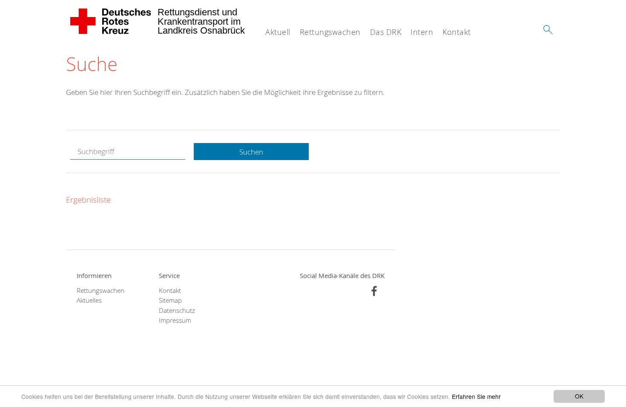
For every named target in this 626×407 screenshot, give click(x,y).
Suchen (251, 152)
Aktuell (277, 32)
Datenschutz (177, 311)
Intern (422, 32)
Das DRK (386, 32)
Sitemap (170, 300)
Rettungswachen (330, 32)
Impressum (175, 320)
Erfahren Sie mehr (476, 396)
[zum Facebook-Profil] (374, 291)
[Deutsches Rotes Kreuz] (111, 21)
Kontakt (456, 32)
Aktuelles (89, 300)
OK (579, 396)
